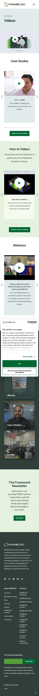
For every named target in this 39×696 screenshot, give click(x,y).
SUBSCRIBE (19, 518)
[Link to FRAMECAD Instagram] (9, 579)
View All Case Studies (19, 133)
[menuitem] (7, 593)
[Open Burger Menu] (34, 4)
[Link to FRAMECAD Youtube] (18, 579)
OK (19, 364)
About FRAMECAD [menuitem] (10, 588)
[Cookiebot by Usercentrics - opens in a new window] (28, 322)
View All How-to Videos (19, 229)
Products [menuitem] (23, 588)
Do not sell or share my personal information (19, 371)
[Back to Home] (14, 4)
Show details (28, 356)
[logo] (14, 544)
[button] (2, 96)
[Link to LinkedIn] (5, 579)
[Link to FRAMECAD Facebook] (13, 579)
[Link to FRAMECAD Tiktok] (21, 579)
